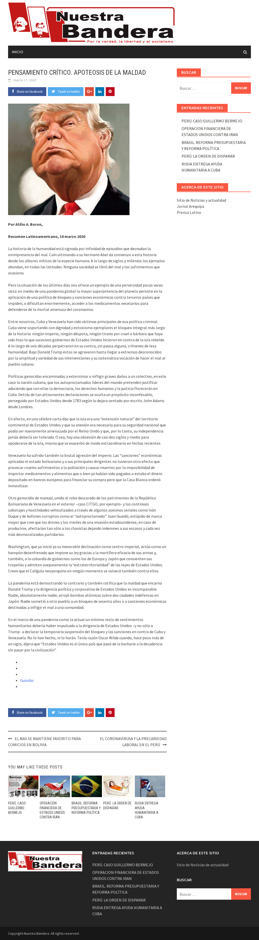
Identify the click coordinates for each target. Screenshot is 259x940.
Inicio (17, 52)
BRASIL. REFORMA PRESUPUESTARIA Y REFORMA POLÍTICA (86, 807)
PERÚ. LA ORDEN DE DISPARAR (208, 156)
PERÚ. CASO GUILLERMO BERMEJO (17, 807)
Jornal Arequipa (190, 206)
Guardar (27, 680)
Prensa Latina (189, 212)
